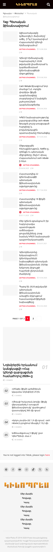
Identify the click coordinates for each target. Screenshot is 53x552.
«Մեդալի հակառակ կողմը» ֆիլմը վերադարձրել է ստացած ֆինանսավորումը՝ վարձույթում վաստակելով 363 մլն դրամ (29, 406)
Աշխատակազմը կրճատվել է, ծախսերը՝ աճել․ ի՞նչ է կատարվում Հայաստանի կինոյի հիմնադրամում (33, 39)
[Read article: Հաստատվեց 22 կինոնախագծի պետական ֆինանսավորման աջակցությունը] (10, 177)
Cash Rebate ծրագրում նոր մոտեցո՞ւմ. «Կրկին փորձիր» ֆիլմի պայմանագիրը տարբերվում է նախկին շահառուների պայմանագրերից (33, 95)
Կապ (26, 502)
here (47, 455)
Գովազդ (26, 498)
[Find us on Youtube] (19, 469)
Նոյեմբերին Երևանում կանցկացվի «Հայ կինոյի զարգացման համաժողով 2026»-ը (20, 370)
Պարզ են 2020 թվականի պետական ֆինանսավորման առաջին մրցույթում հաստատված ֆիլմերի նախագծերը (33, 294)
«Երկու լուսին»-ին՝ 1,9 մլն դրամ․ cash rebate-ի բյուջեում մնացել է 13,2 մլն (31, 422)
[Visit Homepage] (26, 4)
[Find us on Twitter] (40, 469)
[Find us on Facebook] (13, 469)
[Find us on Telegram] (6, 469)
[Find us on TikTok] (33, 469)
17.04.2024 (43, 190)
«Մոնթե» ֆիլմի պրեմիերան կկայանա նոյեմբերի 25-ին (26, 390)
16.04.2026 (43, 137)
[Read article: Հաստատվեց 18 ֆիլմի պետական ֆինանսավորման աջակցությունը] (10, 202)
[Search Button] (48, 4)
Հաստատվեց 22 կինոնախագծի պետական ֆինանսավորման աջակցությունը (29, 180)
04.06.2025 (25, 168)
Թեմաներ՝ (19, 13)
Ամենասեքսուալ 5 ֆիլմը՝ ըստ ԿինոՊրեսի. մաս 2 (27, 434)
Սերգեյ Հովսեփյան (27, 49)
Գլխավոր (7, 13)
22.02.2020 (43, 306)
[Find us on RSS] (46, 469)
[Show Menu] (4, 4)
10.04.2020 (43, 278)
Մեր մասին (26, 493)
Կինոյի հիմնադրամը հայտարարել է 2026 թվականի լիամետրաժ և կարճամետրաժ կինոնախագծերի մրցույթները (33, 65)
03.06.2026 (43, 109)
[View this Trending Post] (20, 165)
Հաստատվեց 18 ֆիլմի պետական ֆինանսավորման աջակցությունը (32, 203)
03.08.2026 (43, 77)
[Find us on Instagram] (26, 469)
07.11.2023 (25, 215)
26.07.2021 (43, 243)
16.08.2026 (43, 49)
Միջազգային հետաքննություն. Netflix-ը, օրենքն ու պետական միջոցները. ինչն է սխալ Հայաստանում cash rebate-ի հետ (34, 153)
